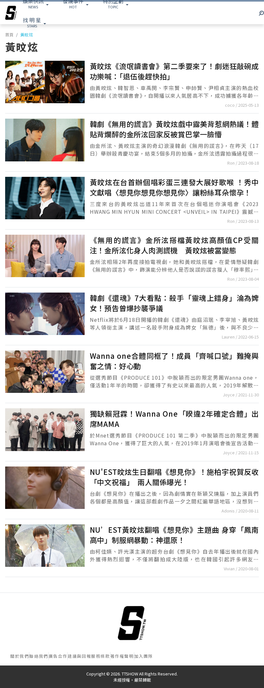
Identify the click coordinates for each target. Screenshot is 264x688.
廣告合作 (58, 656)
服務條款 (100, 656)
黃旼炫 (26, 35)
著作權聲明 (122, 656)
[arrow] (11, 13)
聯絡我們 (38, 656)
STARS (32, 22)
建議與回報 (79, 656)
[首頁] (132, 623)
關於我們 (19, 656)
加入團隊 (143, 656)
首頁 (9, 35)
